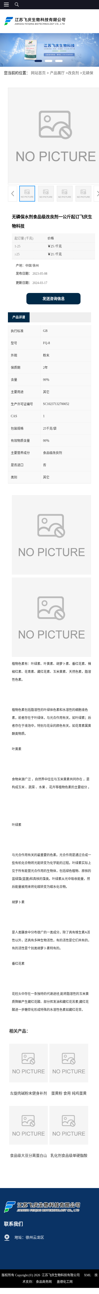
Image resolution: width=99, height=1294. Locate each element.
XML (87, 1275)
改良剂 (73, 73)
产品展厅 (57, 73)
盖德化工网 (65, 1282)
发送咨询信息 (54, 299)
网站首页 (38, 73)
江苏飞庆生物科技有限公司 (61, 1275)
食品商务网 (44, 1282)
